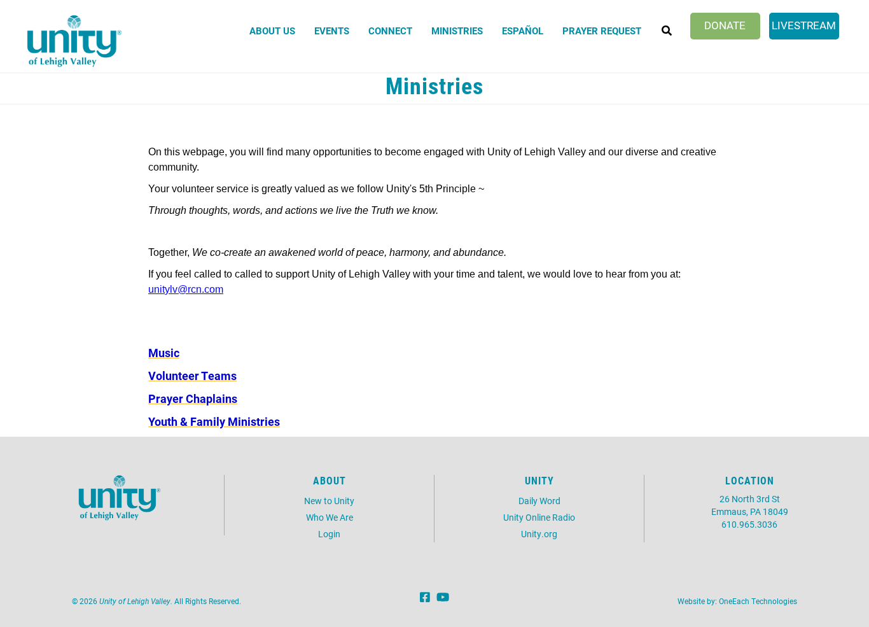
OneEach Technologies (758, 601)
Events (331, 30)
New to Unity (329, 501)
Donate (725, 25)
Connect (390, 30)
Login (329, 534)
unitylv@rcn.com (185, 289)
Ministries (457, 30)
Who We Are (329, 517)
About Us (272, 30)
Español (522, 30)
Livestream (804, 25)
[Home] (74, 41)
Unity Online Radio (539, 517)
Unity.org (539, 534)
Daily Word (539, 501)
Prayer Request (601, 30)
